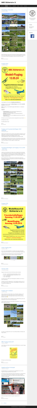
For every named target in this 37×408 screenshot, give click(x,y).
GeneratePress (24, 406)
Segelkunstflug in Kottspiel (8, 367)
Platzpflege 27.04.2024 (7, 10)
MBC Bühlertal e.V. (8, 2)
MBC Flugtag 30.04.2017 (7, 341)
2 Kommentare (4, 124)
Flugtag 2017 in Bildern (7, 290)
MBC (2, 123)
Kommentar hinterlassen (5, 198)
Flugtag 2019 (4, 203)
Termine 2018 (4, 268)
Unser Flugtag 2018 (6, 247)
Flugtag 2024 (4, 63)
